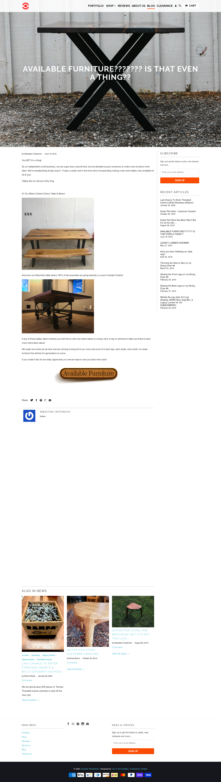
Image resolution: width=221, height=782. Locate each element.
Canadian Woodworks (89, 768)
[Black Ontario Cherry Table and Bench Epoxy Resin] (58, 268)
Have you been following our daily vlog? (176, 252)
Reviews (124, 6)
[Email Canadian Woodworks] (87, 723)
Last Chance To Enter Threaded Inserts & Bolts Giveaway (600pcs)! (42, 667)
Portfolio (96, 6)
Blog (151, 6)
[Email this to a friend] (49, 400)
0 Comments (27, 680)
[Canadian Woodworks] (25, 6)
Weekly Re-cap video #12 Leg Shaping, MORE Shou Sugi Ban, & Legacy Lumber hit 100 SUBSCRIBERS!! (176, 301)
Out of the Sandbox (120, 768)
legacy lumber (49, 655)
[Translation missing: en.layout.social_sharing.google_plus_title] (45, 400)
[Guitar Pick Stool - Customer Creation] (88, 645)
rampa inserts (28, 659)
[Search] (180, 6)
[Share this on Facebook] (36, 400)
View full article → (30, 699)
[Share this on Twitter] (31, 400)
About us (138, 6)
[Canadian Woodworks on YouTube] (73, 723)
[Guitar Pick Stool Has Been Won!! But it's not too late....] (133, 626)
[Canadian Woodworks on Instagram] (82, 723)
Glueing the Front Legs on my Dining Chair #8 (177, 275)
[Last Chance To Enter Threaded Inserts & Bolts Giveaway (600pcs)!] (43, 650)
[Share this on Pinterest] (40, 400)
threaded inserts (44, 659)
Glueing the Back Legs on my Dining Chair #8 (177, 287)
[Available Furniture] (88, 374)
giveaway (35, 655)
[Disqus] (88, 466)
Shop (111, 5)
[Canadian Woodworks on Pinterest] (78, 723)
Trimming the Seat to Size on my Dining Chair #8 (175, 264)
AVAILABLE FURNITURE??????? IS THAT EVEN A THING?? (177, 232)
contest (25, 655)
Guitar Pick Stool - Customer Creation (178, 211)
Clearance (165, 6)
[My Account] (176, 6)
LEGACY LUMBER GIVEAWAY (174, 242)
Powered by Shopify (138, 768)
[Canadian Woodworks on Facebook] (68, 723)
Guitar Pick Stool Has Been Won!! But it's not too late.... (131, 634)
